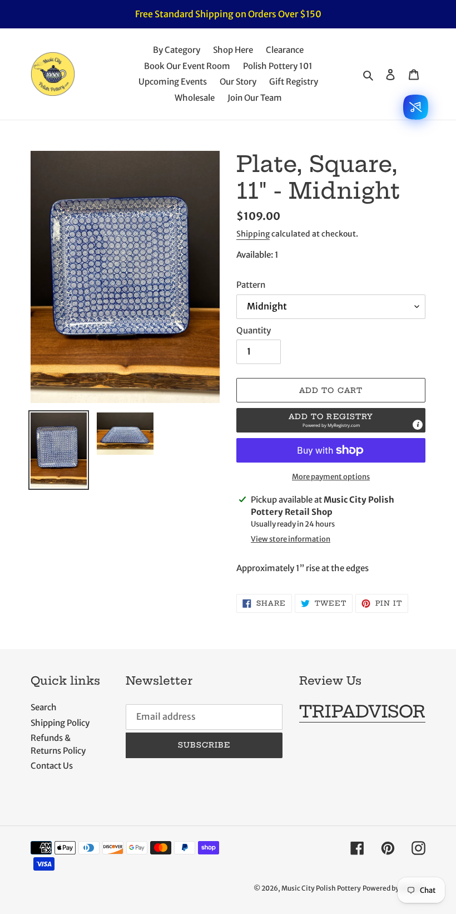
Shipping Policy (60, 723)
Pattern (250, 284)
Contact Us (52, 765)
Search (44, 707)
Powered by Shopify (394, 888)
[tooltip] (418, 425)
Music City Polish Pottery (321, 888)
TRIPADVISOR (362, 711)
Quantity (253, 330)
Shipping (253, 234)
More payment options (331, 476)
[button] (330, 420)
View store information (290, 539)
